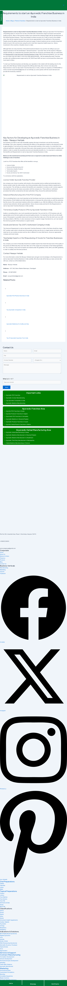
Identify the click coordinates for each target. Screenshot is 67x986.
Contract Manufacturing (10, 955)
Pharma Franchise (20, 21)
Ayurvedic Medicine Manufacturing (15, 403)
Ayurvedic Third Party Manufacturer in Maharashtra (20, 440)
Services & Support (8, 953)
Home (7, 21)
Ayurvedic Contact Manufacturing (15, 398)
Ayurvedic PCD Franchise (13, 395)
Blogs (12, 21)
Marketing (4, 968)
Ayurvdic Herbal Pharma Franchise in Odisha (18, 424)
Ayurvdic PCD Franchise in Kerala (15, 411)
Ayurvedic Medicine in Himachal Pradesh (17, 419)
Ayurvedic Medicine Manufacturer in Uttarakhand (19, 437)
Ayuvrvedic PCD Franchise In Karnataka (17, 416)
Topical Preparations (8, 891)
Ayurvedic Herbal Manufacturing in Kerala (17, 432)
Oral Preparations (7, 881)
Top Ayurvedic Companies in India (15, 400)
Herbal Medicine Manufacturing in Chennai (18, 443)
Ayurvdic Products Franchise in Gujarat (17, 414)
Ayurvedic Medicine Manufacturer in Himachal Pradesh (21, 435)
